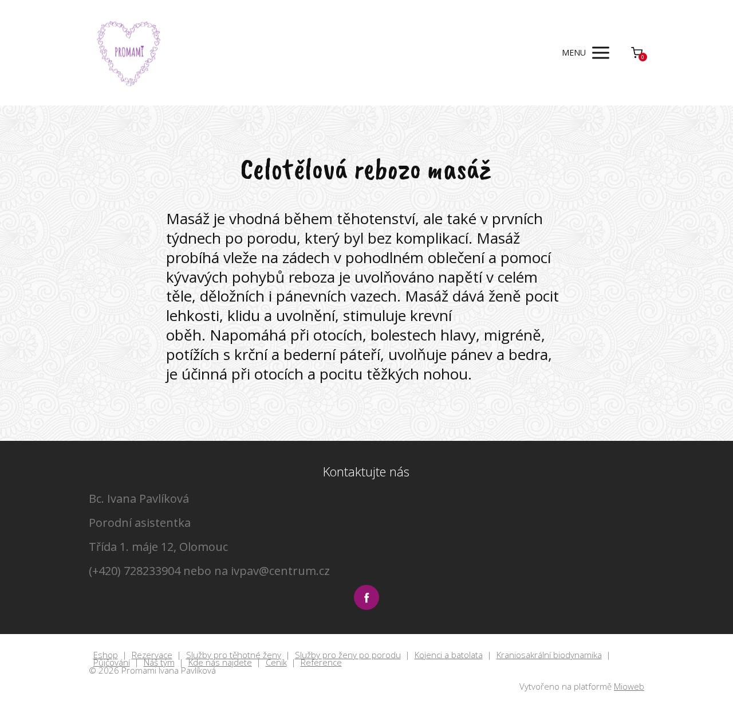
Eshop (105, 655)
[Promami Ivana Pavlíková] (129, 52)
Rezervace (152, 655)
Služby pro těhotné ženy (233, 655)
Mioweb (629, 686)
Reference (321, 663)
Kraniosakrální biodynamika (549, 655)
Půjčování (111, 663)
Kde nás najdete (220, 663)
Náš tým (159, 663)
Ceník (276, 663)
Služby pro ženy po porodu (348, 655)
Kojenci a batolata (449, 655)
